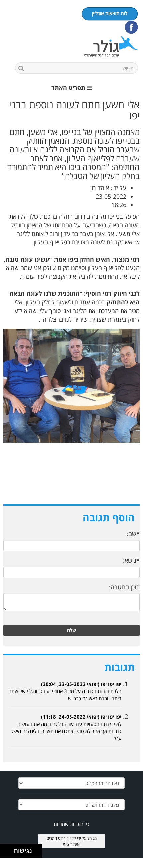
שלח (71, 630)
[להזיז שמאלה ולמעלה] (5, 849)
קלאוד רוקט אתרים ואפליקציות (64, 841)
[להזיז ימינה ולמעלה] (9, 849)
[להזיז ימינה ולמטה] (9, 853)
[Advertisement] (71, 480)
